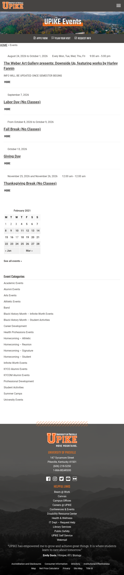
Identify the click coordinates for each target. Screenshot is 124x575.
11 (22, 230)
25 (22, 243)
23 (11, 243)
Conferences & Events (62, 509)
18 (22, 237)
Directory (75, 564)
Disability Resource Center (62, 513)
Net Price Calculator (49, 568)
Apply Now (42, 38)
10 (17, 230)
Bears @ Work (62, 491)
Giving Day (12, 156)
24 (17, 243)
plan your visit (62, 38)
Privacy (66, 568)
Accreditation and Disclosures (26, 564)
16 (11, 237)
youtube (70, 483)
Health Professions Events (19, 332)
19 (27, 237)
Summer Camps (13, 393)
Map (33, 568)
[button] (118, 5)
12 (27, 230)
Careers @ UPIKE (62, 505)
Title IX (89, 568)
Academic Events (13, 283)
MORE (7, 82)
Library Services (62, 526)
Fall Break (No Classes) (22, 129)
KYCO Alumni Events (15, 369)
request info (84, 38)
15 (6, 237)
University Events (13, 399)
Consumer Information (56, 564)
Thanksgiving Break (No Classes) (30, 183)
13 (32, 230)
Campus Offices (62, 500)
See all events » (13, 261)
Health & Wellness (62, 518)
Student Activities (14, 387)
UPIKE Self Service (62, 535)
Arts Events (10, 295)
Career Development (15, 326)
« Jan (8, 250)
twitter (62, 483)
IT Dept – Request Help (62, 522)
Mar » (29, 250)
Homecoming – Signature (18, 350)
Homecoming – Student (17, 356)
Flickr (75, 483)
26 (27, 243)
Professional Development (19, 381)
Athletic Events (12, 301)
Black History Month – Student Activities (27, 319)
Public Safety (62, 531)
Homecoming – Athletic (17, 338)
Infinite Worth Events (15, 362)
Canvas (62, 496)
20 (32, 237)
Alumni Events (12, 289)
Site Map (78, 568)
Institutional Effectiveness (97, 564)
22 (6, 243)
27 (32, 243)
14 (37, 230)
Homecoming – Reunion (17, 344)
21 (37, 237)
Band (7, 307)
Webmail (62, 539)
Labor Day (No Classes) (22, 102)
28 (37, 243)
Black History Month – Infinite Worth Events (28, 313)
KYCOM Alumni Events (17, 375)
